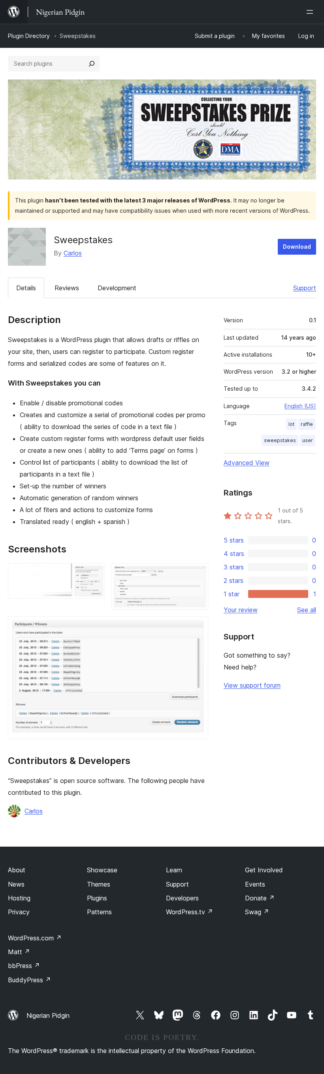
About (16, 870)
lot (291, 424)
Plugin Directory (29, 35)
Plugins (97, 898)
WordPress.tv (189, 912)
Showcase (102, 870)
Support (304, 288)
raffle (307, 424)
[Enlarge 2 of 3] (198, 574)
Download (297, 246)
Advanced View (246, 463)
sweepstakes (280, 440)
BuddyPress (29, 980)
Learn (174, 870)
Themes (98, 884)
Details (26, 288)
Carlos (73, 253)
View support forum (252, 685)
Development (117, 288)
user (307, 440)
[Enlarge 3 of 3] (198, 627)
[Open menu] (311, 12)
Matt (19, 952)
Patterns (99, 912)
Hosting (19, 898)
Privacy (19, 912)
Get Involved (264, 870)
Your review (241, 610)
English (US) (300, 406)
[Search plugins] (92, 64)
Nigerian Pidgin (48, 1015)
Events (255, 884)
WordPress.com (35, 938)
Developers (182, 898)
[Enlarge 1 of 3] (94, 574)
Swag (257, 912)
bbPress (24, 966)
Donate (260, 898)
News (16, 884)
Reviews (67, 288)
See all (306, 610)
